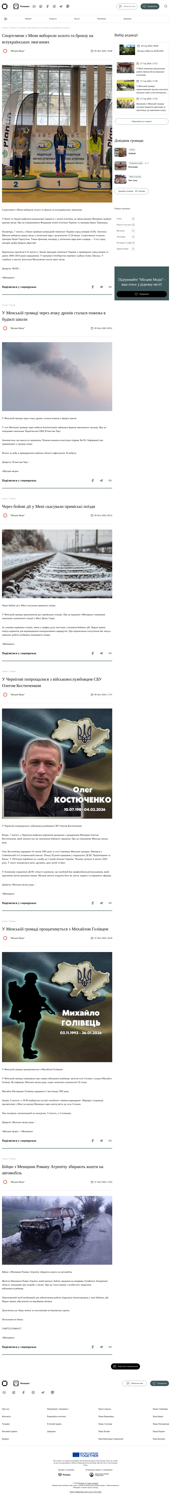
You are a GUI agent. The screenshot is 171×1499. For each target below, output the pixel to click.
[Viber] (68, 6)
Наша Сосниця (105, 1424)
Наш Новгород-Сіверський (110, 1439)
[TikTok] (41, 6)
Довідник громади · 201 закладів (131, 191)
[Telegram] (61, 6)
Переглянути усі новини (142, 121)
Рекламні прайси (9, 1431)
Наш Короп (158, 1416)
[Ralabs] (67, 1474)
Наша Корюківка (106, 1416)
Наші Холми (104, 1431)
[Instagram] (54, 6)
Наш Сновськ (104, 1409)
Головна (4, 28)
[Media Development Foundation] (99, 1474)
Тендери (6, 1424)
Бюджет (5, 1439)
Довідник (127, 19)
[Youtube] (34, 6)
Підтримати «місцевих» (58, 1409)
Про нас (5, 1409)
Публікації (101, 19)
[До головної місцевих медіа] (4, 6)
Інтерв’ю (53, 19)
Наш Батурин (159, 1439)
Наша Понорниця (161, 1424)
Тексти (77, 19)
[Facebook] (47, 6)
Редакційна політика (56, 1416)
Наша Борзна (159, 1431)
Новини (28, 19)
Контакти (6, 1416)
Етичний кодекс (54, 1424)
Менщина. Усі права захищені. (88, 1483)
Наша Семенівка (160, 1409)
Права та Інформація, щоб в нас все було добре (85, 1492)
